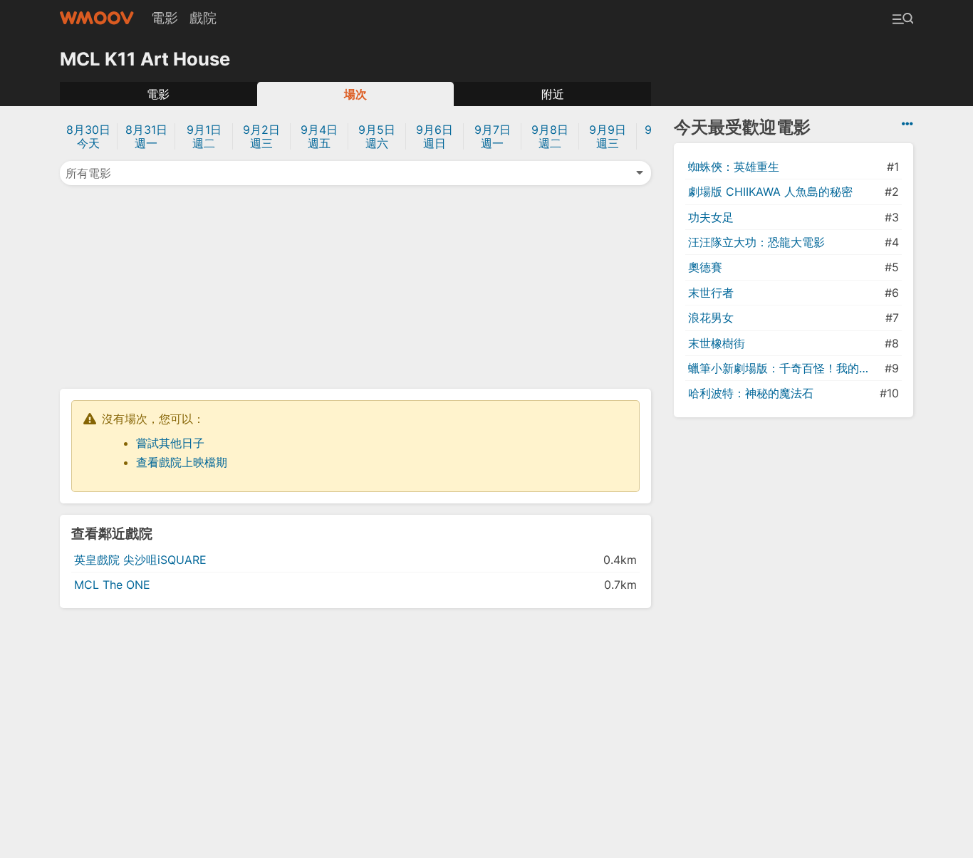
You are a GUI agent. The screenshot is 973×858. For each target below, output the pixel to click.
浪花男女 (711, 317)
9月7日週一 (492, 136)
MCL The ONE (112, 584)
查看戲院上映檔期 (181, 462)
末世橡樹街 (716, 343)
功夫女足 (711, 217)
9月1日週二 (204, 136)
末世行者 (711, 293)
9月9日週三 (607, 136)
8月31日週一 (146, 136)
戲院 (203, 17)
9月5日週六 (376, 136)
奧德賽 (705, 267)
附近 (552, 94)
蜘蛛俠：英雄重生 (733, 166)
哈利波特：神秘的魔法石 (750, 393)
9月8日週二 (549, 136)
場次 (355, 94)
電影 (164, 17)
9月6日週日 (434, 136)
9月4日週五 (319, 136)
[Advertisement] (355, 286)
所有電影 (88, 173)
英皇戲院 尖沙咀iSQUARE (140, 560)
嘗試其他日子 (170, 443)
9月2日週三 (261, 136)
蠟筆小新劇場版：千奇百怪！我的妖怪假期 (785, 368)
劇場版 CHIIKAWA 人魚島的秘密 (770, 191)
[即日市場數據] (907, 123)
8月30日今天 (88, 136)
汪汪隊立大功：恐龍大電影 (756, 242)
